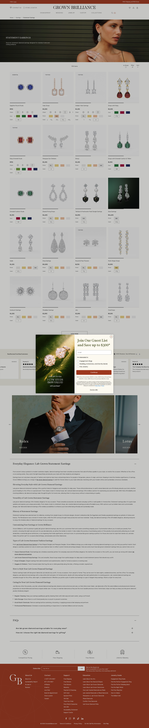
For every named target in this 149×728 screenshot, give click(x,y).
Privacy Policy (98, 385)
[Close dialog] (111, 336)
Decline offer (94, 389)
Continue (93, 372)
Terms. (103, 385)
